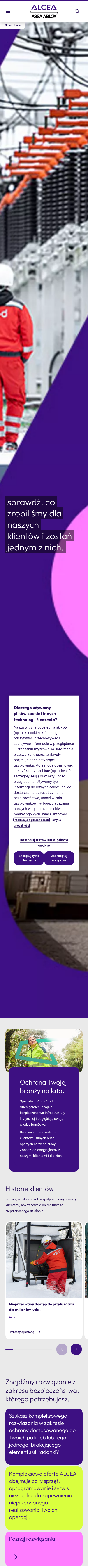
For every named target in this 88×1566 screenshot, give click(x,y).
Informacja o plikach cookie (31, 820)
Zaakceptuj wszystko (59, 858)
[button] (13, 25)
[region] (44, 783)
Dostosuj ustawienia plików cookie (44, 843)
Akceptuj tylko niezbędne (29, 858)
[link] (25, 1332)
